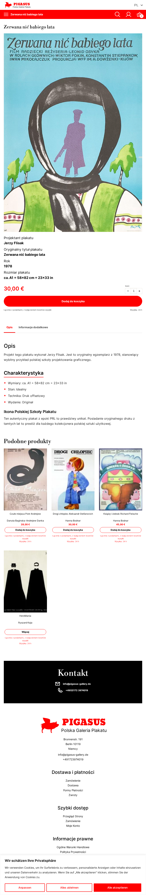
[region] (73, 875)
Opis (9, 327)
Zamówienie (73, 780)
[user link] (128, 14)
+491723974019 (73, 759)
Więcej (25, 631)
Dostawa (73, 785)
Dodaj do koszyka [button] (25, 529)
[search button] (117, 14)
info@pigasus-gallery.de (77, 683)
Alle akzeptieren (117, 887)
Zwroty (73, 795)
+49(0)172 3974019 (77, 690)
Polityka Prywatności (73, 851)
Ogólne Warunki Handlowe (73, 847)
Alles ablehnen (69, 887)
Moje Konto (73, 825)
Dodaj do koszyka (73, 301)
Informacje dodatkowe (33, 327)
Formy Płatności (73, 790)
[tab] (9, 327)
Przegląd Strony (73, 816)
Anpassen (24, 887)
